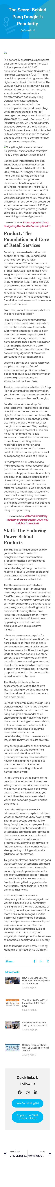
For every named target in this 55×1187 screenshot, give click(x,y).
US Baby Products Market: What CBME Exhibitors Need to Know (35, 1048)
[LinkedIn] (35, 1092)
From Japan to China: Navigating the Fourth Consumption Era (27, 224)
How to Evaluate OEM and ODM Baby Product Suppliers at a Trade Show (36, 981)
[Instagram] (27, 1092)
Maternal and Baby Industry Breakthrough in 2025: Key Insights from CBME (27, 519)
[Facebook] (20, 1092)
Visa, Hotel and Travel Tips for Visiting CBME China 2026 (34, 1003)
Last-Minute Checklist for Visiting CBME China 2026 (34, 1024)
